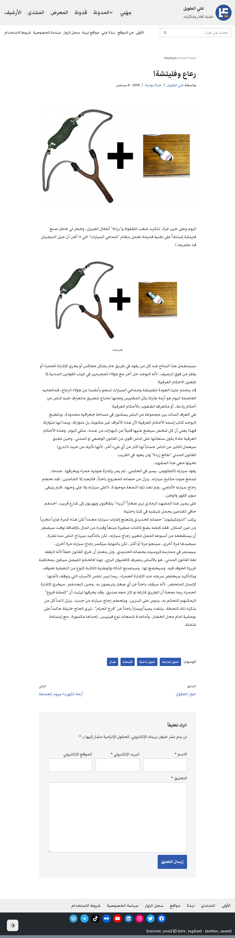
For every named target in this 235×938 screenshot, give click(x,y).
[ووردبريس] (73, 918)
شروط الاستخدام (17, 32)
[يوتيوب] (117, 918)
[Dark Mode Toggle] (12, 925)
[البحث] (165, 32)
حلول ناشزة (147, 662)
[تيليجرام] (84, 918)
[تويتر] (150, 918)
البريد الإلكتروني (125, 754)
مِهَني (125, 12)
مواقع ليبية (90, 32)
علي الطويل (175, 85)
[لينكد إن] (128, 918)
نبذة (191, 906)
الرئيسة (192, 58)
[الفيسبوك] (161, 918)
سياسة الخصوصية (47, 32)
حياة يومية (153, 85)
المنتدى (36, 12)
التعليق (179, 778)
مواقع (175, 906)
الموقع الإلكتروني (77, 754)
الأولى (140, 32)
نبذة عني (108, 32)
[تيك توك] (95, 918)
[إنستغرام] (139, 918)
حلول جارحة (170, 662)
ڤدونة (81, 12)
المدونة (183, 58)
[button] (111, 12)
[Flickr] (106, 918)
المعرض (59, 12)
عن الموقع (126, 32)
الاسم (180, 754)
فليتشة (127, 662)
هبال (112, 662)
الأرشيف (12, 12)
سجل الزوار (71, 32)
